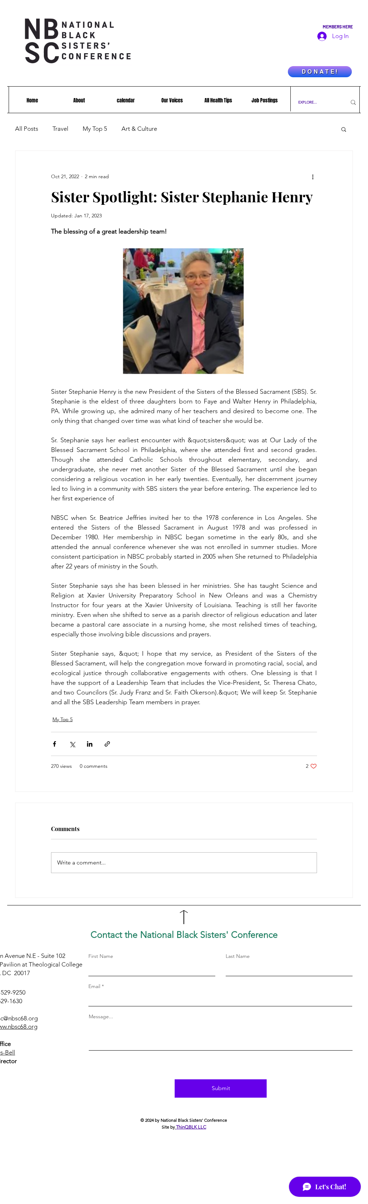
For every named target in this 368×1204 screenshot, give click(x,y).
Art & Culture (139, 128)
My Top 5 (95, 128)
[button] (343, 129)
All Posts (26, 128)
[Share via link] (107, 744)
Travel (60, 128)
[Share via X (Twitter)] (72, 744)
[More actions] (312, 176)
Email (94, 986)
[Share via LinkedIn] (89, 744)
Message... (101, 1016)
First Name (100, 956)
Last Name (238, 956)
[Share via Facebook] (54, 744)
